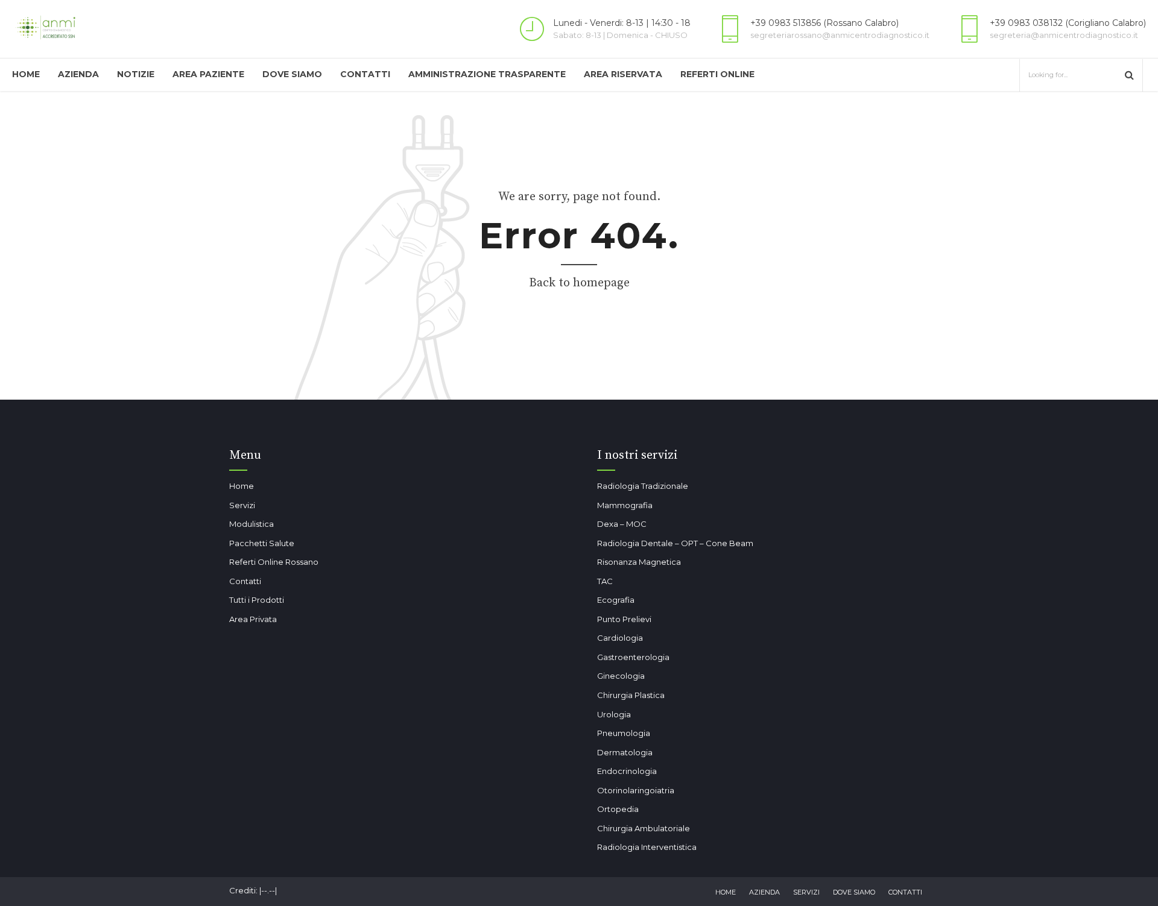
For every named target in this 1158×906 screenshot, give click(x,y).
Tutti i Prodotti (256, 600)
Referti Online (717, 74)
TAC (605, 581)
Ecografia (615, 600)
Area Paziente (208, 74)
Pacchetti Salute (261, 543)
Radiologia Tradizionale (642, 486)
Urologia (614, 714)
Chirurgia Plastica (631, 695)
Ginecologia (621, 676)
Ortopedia (618, 809)
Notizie (135, 74)
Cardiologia (620, 638)
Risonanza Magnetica (639, 562)
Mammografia (625, 505)
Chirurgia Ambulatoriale (643, 828)
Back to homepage (579, 283)
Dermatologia (625, 752)
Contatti (365, 74)
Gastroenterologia (633, 657)
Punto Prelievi (624, 619)
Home (26, 74)
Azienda (78, 74)
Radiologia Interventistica (647, 847)
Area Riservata (623, 74)
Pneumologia (623, 733)
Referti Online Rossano (273, 562)
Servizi (242, 505)
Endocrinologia (627, 771)
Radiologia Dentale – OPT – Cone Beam (675, 543)
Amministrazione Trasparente (487, 74)
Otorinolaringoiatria (635, 790)
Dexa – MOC (622, 524)
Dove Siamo (292, 74)
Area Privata (253, 619)
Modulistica (251, 524)
